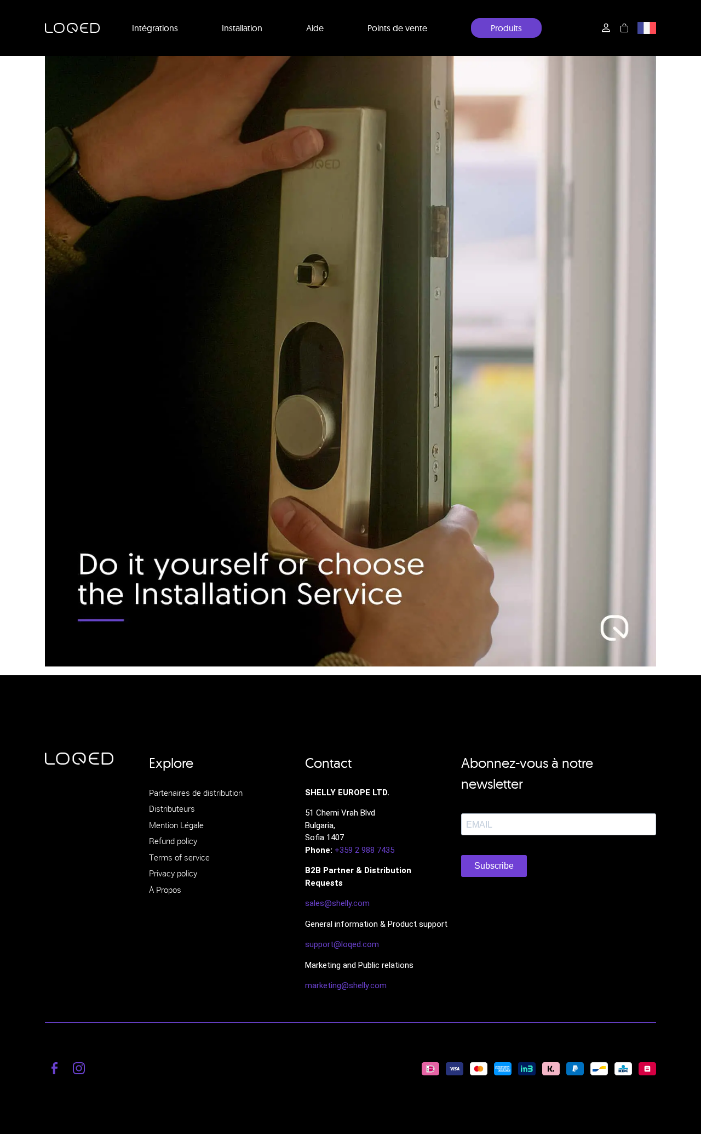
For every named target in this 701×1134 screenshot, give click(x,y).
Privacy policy (173, 873)
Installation (242, 27)
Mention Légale (176, 824)
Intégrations (155, 27)
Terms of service (179, 857)
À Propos (165, 889)
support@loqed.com (342, 944)
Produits (506, 27)
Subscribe (494, 865)
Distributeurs (172, 808)
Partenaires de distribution (196, 792)
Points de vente (397, 27)
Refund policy (173, 840)
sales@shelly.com (337, 903)
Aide (315, 27)
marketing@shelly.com (346, 985)
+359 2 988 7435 (364, 850)
